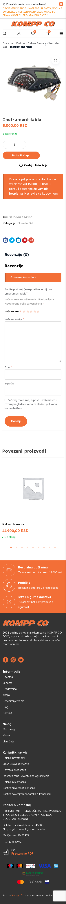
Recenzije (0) (17, 254)
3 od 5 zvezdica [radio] (31, 311)
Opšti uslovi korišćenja (16, 764)
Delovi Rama (35, 43)
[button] (55, 60)
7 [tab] (44, 547)
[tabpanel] (33, 498)
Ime (8, 367)
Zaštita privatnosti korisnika (19, 788)
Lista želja (8, 741)
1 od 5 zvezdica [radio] (24, 311)
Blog (5, 707)
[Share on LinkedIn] (18, 240)
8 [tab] (49, 547)
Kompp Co (17, 895)
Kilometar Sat (25, 223)
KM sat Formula (13, 524)
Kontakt (7, 713)
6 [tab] (38, 547)
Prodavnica (10, 689)
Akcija (6, 695)
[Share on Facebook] (5, 240)
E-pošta (10, 383)
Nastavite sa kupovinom (41, 193)
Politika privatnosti (14, 758)
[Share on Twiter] (12, 240)
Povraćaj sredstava (14, 770)
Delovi (20, 43)
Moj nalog (9, 729)
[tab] (17, 254)
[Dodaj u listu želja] (56, 463)
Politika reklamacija (14, 782)
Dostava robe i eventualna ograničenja (26, 776)
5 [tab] (33, 547)
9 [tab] (55, 547)
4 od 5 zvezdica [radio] (34, 311)
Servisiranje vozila (13, 701)
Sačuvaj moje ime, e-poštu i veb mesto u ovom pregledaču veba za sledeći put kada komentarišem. (31, 404)
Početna (8, 43)
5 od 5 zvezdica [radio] (38, 311)
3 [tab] (22, 547)
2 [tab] (16, 547)
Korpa (6, 735)
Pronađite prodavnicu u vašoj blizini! (26, 4)
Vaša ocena (13, 311)
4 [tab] (27, 547)
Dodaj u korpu (21, 155)
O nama (7, 683)
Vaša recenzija (14, 319)
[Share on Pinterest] (24, 240)
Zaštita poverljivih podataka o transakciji (27, 794)
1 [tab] (11, 547)
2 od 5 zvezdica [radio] (27, 311)
